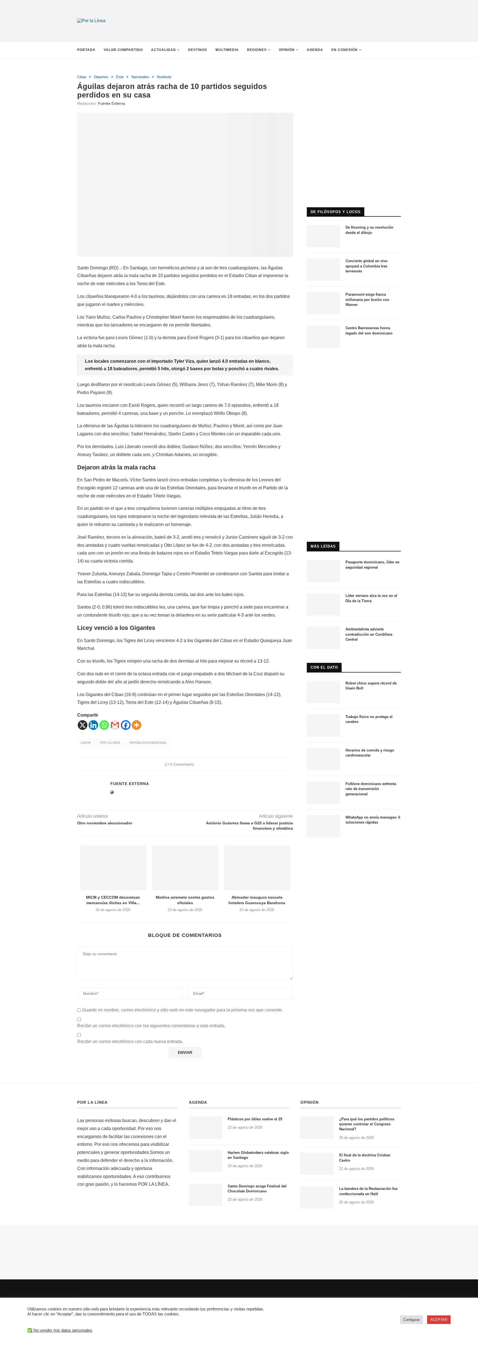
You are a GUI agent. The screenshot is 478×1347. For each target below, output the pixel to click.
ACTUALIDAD (163, 50)
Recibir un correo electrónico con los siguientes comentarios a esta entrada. (151, 1025)
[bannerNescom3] (294, 10)
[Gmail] (115, 725)
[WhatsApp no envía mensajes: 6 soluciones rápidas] (323, 826)
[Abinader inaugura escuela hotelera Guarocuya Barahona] (257, 868)
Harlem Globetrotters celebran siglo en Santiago (258, 1155)
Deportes (101, 77)
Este (120, 77)
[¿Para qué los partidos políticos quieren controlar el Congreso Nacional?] (317, 1128)
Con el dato (324, 667)
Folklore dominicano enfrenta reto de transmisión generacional (370, 789)
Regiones (257, 50)
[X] (82, 725)
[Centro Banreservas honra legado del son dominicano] (323, 337)
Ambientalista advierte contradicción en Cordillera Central (368, 634)
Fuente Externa (111, 103)
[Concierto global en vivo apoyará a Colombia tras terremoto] (323, 270)
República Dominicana (147, 742)
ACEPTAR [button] (438, 1320)
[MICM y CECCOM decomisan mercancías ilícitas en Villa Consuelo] (113, 868)
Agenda (315, 50)
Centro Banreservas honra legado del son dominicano (369, 330)
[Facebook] (126, 725)
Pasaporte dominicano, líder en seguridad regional (372, 564)
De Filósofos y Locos (336, 212)
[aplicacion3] (353, 77)
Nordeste (164, 77)
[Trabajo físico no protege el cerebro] (323, 725)
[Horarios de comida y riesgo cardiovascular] (323, 759)
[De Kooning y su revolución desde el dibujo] (323, 236)
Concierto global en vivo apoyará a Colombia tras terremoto (366, 266)
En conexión (344, 50)
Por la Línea (110, 742)
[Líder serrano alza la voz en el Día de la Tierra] (323, 604)
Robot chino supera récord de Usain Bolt (371, 685)
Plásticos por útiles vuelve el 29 (255, 1119)
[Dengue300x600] (353, 364)
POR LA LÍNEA (92, 1102)
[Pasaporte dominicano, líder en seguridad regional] (323, 571)
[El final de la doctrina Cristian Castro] (317, 1164)
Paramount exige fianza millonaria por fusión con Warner (367, 299)
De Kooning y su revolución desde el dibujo (369, 229)
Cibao (81, 77)
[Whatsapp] (104, 725)
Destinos (197, 50)
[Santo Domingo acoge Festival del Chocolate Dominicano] (205, 1195)
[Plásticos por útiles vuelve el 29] (205, 1128)
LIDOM (85, 742)
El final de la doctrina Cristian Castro (364, 1157)
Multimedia (227, 50)
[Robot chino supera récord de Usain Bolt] (323, 692)
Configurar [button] (411, 1320)
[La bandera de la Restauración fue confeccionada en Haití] (317, 1197)
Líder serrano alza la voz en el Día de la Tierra (371, 598)
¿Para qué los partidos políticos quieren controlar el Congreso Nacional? (366, 1124)
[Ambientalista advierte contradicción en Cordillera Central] (323, 638)
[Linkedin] (93, 725)
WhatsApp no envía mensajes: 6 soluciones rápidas (372, 819)
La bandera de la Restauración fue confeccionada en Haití (368, 1191)
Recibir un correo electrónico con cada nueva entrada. (130, 1041)
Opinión (287, 50)
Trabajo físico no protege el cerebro (369, 719)
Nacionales (140, 77)
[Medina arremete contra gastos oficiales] (185, 868)
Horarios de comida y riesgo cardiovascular (369, 752)
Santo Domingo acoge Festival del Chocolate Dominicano (257, 1188)
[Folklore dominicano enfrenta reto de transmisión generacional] (323, 792)
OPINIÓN (309, 1102)
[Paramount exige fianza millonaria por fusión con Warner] (323, 303)
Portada (86, 50)
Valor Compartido (123, 50)
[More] (136, 725)
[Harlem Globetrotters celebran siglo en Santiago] (205, 1161)
